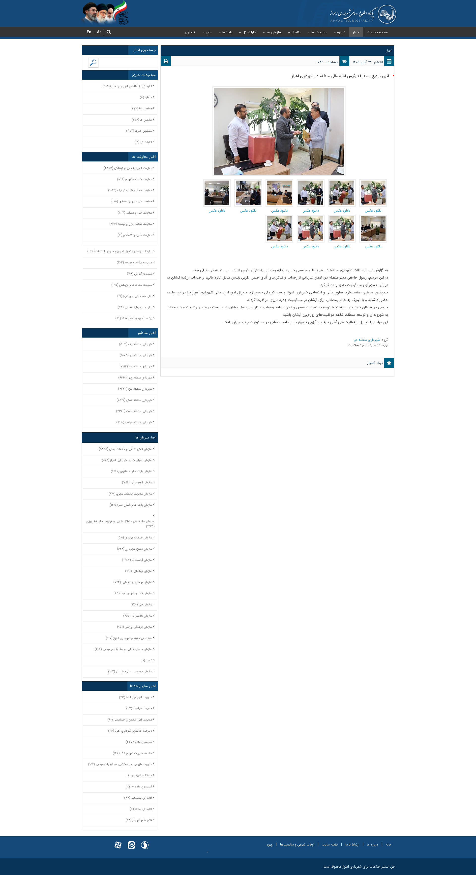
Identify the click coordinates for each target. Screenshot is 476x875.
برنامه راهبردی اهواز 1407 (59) (134, 318)
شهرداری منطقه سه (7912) (136, 366)
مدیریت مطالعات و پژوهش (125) (132, 284)
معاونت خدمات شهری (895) (134, 179)
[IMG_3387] (311, 181)
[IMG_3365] (248, 181)
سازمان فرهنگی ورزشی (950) (134, 627)
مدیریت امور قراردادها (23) (135, 697)
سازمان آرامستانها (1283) (137, 560)
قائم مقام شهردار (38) (139, 820)
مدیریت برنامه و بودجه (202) (134, 262)
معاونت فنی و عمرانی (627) (135, 212)
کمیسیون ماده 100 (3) (139, 786)
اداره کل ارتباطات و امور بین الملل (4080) (127, 86)
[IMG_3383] (279, 217)
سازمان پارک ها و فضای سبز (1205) (131, 504)
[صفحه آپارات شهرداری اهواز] (118, 842)
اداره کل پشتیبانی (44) (138, 797)
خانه (389, 844)
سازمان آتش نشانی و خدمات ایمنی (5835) (125, 449)
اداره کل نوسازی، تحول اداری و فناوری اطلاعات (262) (120, 251)
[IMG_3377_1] (311, 217)
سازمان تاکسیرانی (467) (137, 615)
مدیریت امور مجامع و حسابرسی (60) (130, 719)
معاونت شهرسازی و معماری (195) (132, 201)
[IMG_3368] (217, 181)
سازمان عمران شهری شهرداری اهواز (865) (127, 460)
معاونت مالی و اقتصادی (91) (135, 235)
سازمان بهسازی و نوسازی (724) (133, 582)
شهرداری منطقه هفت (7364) (134, 411)
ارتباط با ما (352, 844)
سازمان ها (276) (142, 119)
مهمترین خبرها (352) (139, 130)
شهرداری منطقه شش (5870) (134, 400)
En (89, 32)
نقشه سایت (330, 844)
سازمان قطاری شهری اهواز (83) (133, 593)
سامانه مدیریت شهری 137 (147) (132, 753)
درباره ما (372, 844)
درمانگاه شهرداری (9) (139, 775)
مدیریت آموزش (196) (139, 273)
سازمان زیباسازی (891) (138, 571)
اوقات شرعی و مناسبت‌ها (297, 844)
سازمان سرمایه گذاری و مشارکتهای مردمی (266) (123, 649)
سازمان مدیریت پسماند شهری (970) (130, 493)
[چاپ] (166, 62)
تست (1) (147, 660)
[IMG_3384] (342, 181)
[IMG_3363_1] (279, 181)
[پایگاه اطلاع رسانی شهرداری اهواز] (363, 14)
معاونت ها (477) (141, 108)
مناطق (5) (146, 97)
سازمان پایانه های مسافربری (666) (131, 471)
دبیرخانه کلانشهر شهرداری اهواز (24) (130, 730)
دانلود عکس (373, 210)
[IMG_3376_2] (342, 217)
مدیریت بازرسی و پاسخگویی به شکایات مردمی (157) (120, 764)
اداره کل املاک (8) (141, 809)
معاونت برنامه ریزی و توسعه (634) (131, 223)
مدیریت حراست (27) (139, 708)
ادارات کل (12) (143, 142)
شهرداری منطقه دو (367, 340)
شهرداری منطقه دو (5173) (136, 355)
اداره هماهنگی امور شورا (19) (135, 296)
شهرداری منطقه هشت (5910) (134, 422)
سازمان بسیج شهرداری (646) (134, 548)
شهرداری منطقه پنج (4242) (135, 388)
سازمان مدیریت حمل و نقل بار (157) (130, 671)
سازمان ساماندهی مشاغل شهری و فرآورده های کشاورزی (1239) (120, 524)
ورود (269, 844)
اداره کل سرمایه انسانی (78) (135, 307)
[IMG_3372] (373, 217)
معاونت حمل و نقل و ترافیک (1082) (130, 190)
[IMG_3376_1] (373, 181)
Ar (99, 32)
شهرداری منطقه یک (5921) (135, 344)
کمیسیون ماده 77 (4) (139, 742)
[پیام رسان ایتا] (131, 842)
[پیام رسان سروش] (145, 842)
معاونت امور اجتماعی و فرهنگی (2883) (128, 168)
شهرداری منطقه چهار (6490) (135, 377)
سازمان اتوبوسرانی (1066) (137, 482)
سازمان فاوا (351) (141, 604)
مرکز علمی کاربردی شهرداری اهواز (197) (129, 638)
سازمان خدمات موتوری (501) (135, 537)
